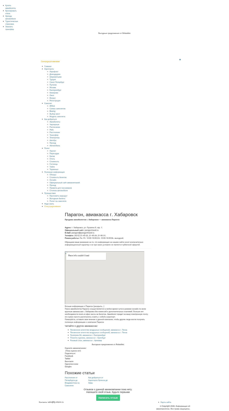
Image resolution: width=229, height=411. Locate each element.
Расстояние (55, 132)
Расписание (55, 127)
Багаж (52, 156)
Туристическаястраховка (11, 22)
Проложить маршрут (58, 195)
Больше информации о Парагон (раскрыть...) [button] (84, 306)
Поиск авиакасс (148, 1)
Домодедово (55, 74)
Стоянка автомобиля (59, 190)
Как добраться (91, 55)
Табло (52, 166)
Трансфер (54, 135)
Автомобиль (55, 145)
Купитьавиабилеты (10, 6)
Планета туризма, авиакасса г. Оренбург (88, 337)
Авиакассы (136, 1)
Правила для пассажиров (61, 187)
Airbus (52, 105)
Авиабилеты (55, 121)
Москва (53, 87)
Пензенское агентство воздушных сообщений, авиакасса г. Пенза (98, 329)
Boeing (52, 111)
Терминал (54, 169)
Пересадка (54, 153)
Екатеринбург (55, 90)
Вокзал (53, 98)
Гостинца (54, 164)
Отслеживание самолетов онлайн (116, 1)
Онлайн (53, 179)
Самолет (74, 55)
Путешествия (151, 55)
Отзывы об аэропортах (91, 1)
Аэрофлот (54, 71)
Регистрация (55, 100)
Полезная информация (127, 55)
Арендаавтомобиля (10, 17)
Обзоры (53, 174)
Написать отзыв (108, 397)
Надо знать (168, 55)
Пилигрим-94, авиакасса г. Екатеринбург (87, 335)
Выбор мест (55, 113)
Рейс (52, 129)
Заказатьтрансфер (9, 27)
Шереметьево (56, 76)
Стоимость (54, 161)
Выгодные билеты (57, 198)
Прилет (53, 150)
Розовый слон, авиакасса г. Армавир (86, 340)
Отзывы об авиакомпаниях (70, 1)
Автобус (53, 140)
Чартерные (54, 124)
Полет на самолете (58, 201)
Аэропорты (58, 55)
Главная (45, 55)
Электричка (55, 137)
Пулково (53, 84)
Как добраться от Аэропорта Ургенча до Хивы (98, 380)
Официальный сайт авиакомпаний (65, 182)
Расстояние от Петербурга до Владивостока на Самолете (72, 381)
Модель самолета (57, 116)
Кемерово (54, 92)
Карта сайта (166, 402)
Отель (52, 158)
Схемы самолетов (57, 108)
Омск (52, 95)
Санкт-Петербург (57, 82)
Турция (53, 79)
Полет (107, 55)
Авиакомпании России (48, 1)
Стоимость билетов (58, 177)
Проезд (53, 142)
